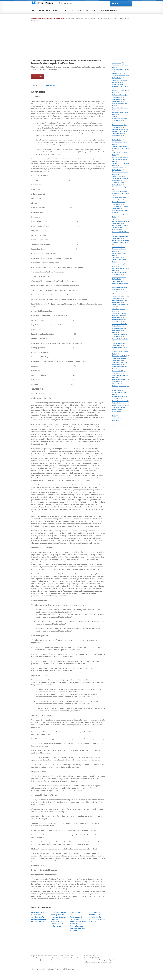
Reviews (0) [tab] (50, 85)
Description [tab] (37, 85)
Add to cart (37, 76)
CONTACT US (68, 11)
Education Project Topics (55, 18)
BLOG (79, 11)
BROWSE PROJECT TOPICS (49, 11)
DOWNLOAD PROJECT (108, 11)
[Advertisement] (81, 37)
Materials (41, 18)
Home (35, 18)
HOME (32, 11)
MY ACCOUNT (91, 11)
